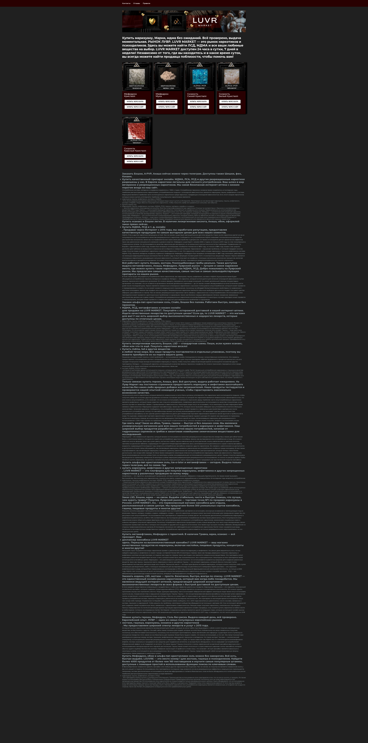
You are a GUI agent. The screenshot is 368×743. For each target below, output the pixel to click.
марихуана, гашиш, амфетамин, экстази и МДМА (141, 199)
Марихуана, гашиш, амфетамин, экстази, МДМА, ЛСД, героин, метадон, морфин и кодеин (158, 206)
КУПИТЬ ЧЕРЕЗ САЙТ (135, 107)
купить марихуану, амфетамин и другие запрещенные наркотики (164, 468)
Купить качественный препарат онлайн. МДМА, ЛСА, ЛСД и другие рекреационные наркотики (183, 179)
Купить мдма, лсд (129, 204)
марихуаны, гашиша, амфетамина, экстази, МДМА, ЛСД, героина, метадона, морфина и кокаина (160, 480)
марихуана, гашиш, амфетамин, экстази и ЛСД (141, 676)
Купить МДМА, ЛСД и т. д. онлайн (143, 227)
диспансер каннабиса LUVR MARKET (145, 539)
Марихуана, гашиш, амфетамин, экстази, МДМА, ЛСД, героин (146, 321)
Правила (146, 3)
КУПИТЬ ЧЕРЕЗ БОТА (135, 101)
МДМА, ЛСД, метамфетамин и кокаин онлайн (151, 307)
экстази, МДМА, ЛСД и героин (134, 368)
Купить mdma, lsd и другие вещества (146, 349)
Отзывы (136, 3)
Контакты (126, 3)
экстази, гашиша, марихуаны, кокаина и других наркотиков (160, 622)
